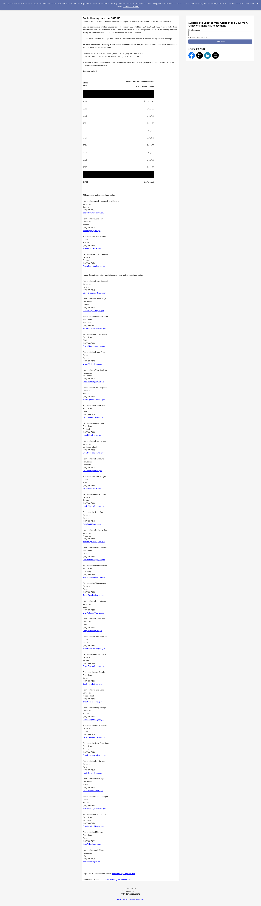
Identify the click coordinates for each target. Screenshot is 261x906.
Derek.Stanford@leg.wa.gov (94, 737)
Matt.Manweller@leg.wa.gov (94, 577)
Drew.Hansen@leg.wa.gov (93, 453)
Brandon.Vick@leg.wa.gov (93, 826)
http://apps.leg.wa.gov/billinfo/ (123, 874)
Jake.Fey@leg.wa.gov (91, 231)
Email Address (194, 30)
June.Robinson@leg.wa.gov (94, 648)
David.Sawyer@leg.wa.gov (93, 666)
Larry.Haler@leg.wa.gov (92, 435)
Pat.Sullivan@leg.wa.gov (93, 773)
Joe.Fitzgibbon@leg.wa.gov (94, 399)
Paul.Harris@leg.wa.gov (92, 471)
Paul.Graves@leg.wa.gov (93, 417)
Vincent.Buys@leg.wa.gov (93, 311)
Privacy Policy (122, 899)
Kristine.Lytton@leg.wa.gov (94, 542)
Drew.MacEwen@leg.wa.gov (94, 560)
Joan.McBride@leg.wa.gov (93, 248)
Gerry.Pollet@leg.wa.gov (92, 631)
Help (142, 899)
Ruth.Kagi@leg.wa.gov (92, 524)
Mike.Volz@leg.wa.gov (92, 844)
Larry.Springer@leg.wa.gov (93, 720)
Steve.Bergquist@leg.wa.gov (94, 293)
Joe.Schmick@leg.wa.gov (93, 684)
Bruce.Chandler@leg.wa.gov (94, 346)
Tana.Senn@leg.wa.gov (92, 702)
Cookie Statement (131, 6)
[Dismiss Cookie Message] (257, 2)
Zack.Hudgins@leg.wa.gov (93, 213)
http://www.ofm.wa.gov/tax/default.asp (116, 880)
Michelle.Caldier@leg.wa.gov (94, 328)
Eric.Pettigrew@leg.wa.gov (93, 613)
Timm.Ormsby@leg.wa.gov (93, 595)
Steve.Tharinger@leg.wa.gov (94, 808)
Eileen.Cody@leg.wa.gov (93, 364)
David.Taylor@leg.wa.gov (93, 791)
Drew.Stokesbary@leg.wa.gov (94, 755)
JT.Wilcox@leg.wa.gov (92, 862)
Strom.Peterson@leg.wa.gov (94, 266)
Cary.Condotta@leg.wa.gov (93, 382)
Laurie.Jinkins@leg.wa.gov (93, 506)
